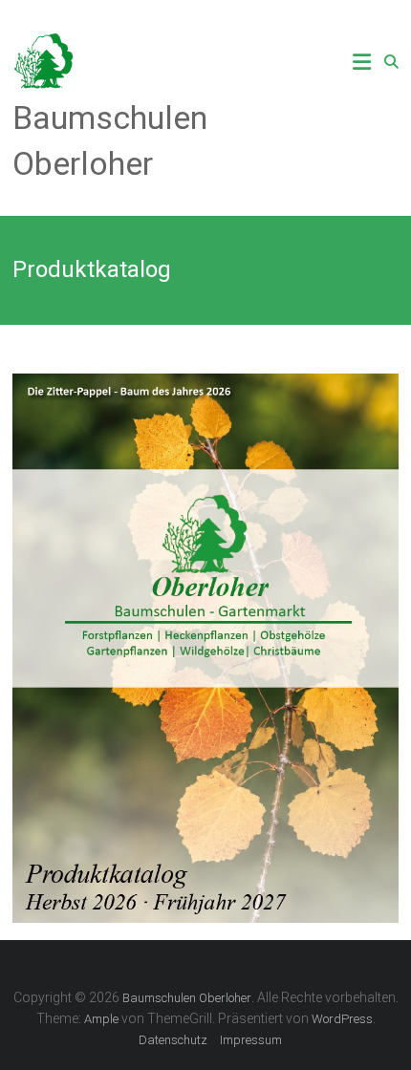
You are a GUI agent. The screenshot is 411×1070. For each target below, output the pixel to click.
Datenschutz (173, 1040)
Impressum (251, 1040)
